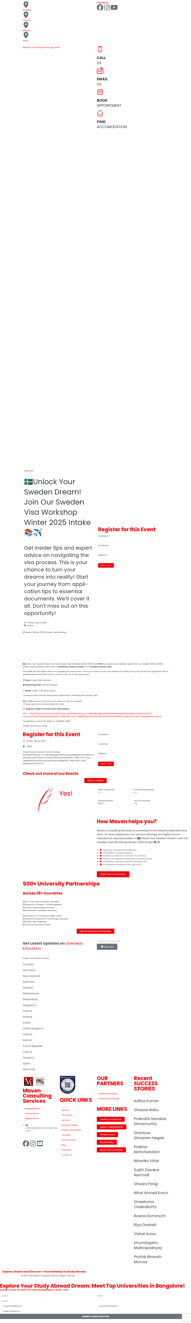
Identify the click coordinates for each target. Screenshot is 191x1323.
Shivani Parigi (146, 1183)
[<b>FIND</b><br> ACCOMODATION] (100, 113)
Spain (26, 1063)
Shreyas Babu (146, 1109)
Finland (27, 1034)
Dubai (26, 1022)
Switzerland (30, 999)
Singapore (29, 1005)
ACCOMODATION (112, 124)
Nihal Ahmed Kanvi (151, 1192)
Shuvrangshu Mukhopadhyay (148, 1245)
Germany (29, 970)
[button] (113, 874)
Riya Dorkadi (145, 1224)
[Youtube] (114, 7)
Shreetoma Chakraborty (145, 1204)
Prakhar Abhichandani (147, 1149)
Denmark (29, 1069)
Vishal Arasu (145, 1233)
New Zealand (31, 976)
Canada (28, 964)
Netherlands (31, 993)
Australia (28, 982)
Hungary (28, 1057)
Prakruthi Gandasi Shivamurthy (150, 1121)
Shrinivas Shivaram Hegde (149, 1135)
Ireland (27, 1017)
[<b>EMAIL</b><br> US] (100, 70)
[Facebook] (100, 7)
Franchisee (102, 2)
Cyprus (27, 1052)
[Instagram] (107, 7)
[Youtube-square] (40, 1143)
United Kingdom (33, 1028)
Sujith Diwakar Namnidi (146, 1172)
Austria (27, 1040)
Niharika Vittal (146, 1160)
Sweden (28, 987)
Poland (27, 1011)
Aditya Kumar (146, 1100)
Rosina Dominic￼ (150, 1215)
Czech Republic (33, 1046)
